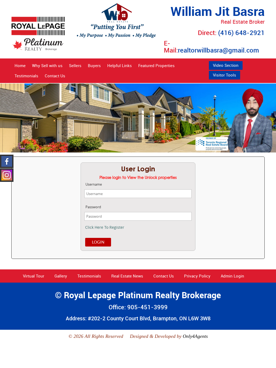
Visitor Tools (224, 75)
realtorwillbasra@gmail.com (218, 50)
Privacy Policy (197, 276)
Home (20, 65)
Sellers (75, 65)
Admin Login (232, 276)
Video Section (226, 65)
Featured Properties (156, 65)
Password (93, 206)
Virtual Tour (33, 276)
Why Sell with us (47, 65)
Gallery (60, 276)
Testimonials (26, 75)
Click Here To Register (104, 227)
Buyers (94, 65)
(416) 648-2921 (241, 32)
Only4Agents (195, 336)
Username (93, 184)
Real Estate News (127, 276)
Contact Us (55, 75)
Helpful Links (119, 65)
